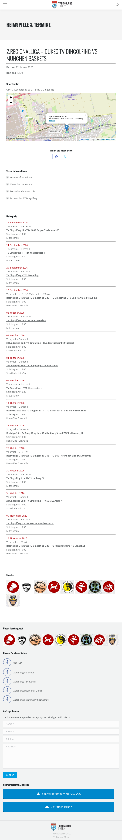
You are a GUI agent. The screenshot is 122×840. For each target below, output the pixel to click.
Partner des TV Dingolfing (23, 198)
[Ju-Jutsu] (68, 587)
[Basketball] (27, 587)
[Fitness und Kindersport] (54, 587)
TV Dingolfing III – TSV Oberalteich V (26, 320)
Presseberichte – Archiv (22, 191)
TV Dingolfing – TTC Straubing (22, 275)
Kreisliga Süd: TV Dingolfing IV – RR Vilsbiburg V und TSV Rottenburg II (44, 433)
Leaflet (86, 139)
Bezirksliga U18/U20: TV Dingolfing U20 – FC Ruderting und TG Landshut (45, 545)
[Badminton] (13, 587)
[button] (67, 127)
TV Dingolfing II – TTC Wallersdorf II (25, 252)
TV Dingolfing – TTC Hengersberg (24, 388)
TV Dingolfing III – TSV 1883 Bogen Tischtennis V (32, 230)
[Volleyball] (13, 601)
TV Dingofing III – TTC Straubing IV (25, 478)
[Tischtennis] (109, 587)
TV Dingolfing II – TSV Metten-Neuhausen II (30, 523)
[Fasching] (40, 587)
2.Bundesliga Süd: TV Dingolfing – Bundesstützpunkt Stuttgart (40, 342)
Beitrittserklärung (61, 807)
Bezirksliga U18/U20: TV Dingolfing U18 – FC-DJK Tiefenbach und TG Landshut (48, 455)
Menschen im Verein (21, 184)
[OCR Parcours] (95, 587)
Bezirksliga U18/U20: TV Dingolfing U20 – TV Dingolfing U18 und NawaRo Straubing (51, 297)
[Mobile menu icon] (5, 5)
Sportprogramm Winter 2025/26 (61, 794)
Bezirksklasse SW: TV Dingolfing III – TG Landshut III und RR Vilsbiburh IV (46, 410)
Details (52, 120)
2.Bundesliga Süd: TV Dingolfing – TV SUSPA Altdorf (34, 500)
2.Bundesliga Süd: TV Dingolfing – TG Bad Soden (32, 365)
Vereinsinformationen (21, 177)
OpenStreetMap (108, 139)
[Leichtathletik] (81, 587)
